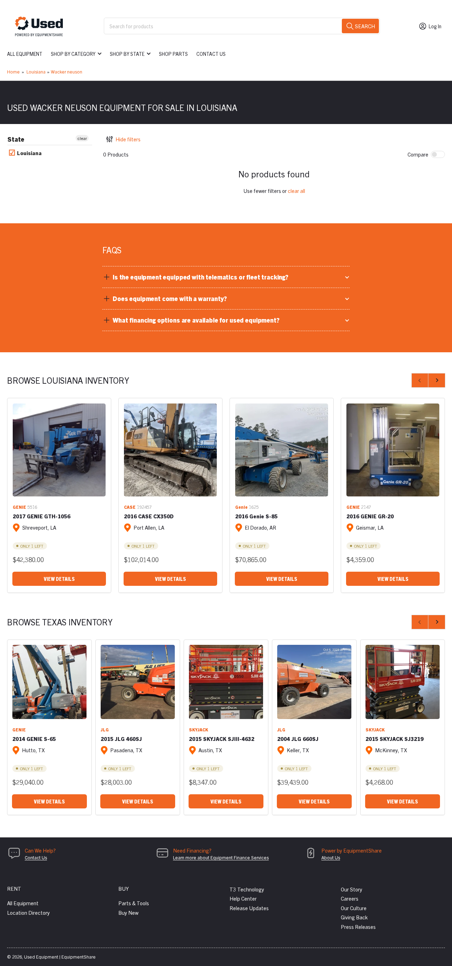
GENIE (19, 506)
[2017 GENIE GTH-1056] (59, 450)
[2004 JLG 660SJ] (314, 682)
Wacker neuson (66, 72)
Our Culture (354, 908)
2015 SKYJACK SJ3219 (394, 738)
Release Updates (249, 908)
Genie (241, 506)
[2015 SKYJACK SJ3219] (402, 682)
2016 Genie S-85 (256, 516)
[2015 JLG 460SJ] (138, 682)
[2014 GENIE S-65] (49, 682)
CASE (130, 506)
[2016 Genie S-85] (281, 450)
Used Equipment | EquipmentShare (60, 957)
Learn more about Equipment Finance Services (221, 857)
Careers (349, 898)
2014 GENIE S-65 (34, 738)
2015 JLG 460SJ (121, 738)
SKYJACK (198, 729)
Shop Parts (173, 54)
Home (13, 72)
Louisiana (36, 72)
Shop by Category (73, 54)
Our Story (351, 889)
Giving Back (354, 917)
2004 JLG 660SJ (298, 738)
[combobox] (242, 26)
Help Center (243, 898)
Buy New (128, 912)
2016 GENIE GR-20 (370, 516)
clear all (296, 190)
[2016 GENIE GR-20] (392, 450)
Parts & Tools (133, 903)
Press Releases (358, 926)
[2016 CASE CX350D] (170, 450)
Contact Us (211, 54)
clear (82, 138)
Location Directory (28, 912)
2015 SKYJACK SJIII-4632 (221, 738)
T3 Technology (247, 889)
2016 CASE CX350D (149, 516)
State (15, 139)
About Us (330, 857)
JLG (105, 729)
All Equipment (24, 54)
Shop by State (127, 54)
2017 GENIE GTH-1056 (41, 516)
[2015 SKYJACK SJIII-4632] (226, 682)
